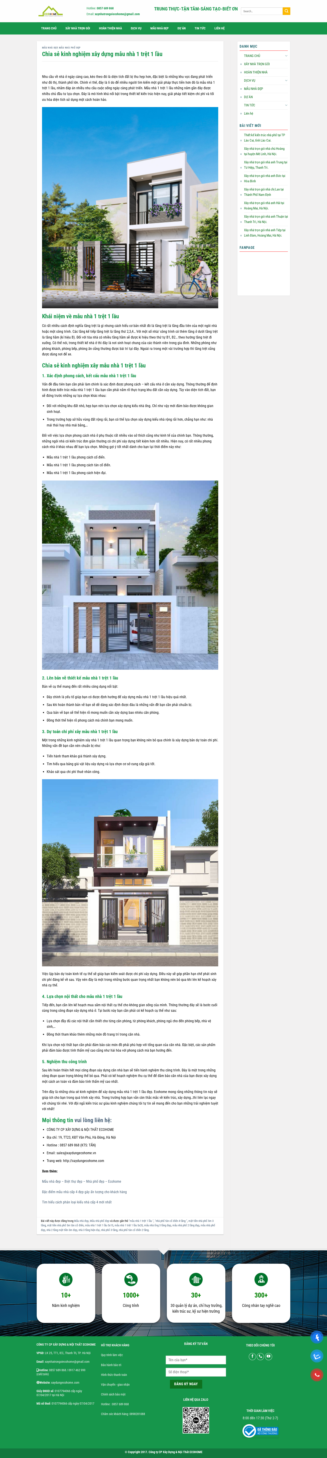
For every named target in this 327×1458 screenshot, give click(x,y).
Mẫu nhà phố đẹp (69, 47)
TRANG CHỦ (49, 28)
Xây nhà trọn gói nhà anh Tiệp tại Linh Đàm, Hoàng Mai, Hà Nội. (264, 232)
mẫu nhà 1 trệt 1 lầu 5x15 (99, 1225)
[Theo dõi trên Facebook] (252, 1356)
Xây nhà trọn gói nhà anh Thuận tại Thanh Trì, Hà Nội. (266, 219)
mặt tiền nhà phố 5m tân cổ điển (65, 1225)
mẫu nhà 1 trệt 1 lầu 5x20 (129, 1225)
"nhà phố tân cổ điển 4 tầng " (171, 1221)
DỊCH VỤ (136, 28)
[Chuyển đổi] (286, 55)
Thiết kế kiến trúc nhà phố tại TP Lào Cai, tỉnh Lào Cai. (264, 137)
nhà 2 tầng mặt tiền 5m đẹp (61, 1230)
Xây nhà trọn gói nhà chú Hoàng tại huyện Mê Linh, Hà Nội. (264, 151)
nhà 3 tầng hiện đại (89, 1230)
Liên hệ (219, 28)
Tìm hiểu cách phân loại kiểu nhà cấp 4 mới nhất (77, 1202)
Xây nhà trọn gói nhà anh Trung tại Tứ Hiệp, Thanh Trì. (265, 165)
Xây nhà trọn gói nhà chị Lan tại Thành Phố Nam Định (264, 192)
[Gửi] (286, 11)
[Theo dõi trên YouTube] (268, 1356)
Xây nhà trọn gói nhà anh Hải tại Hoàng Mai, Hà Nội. (264, 205)
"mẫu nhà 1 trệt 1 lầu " (141, 1221)
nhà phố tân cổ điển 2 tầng (134, 1230)
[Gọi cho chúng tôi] (260, 1356)
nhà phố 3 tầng (109, 1230)
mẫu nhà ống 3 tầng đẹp (157, 1225)
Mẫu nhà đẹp (49, 47)
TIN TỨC (200, 28)
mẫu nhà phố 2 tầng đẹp (185, 1225)
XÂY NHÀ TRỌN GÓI (77, 28)
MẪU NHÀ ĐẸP (159, 28)
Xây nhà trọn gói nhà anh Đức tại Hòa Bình (264, 178)
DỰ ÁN (182, 28)
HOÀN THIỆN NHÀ (110, 28)
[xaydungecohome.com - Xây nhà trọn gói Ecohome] (57, 11)
